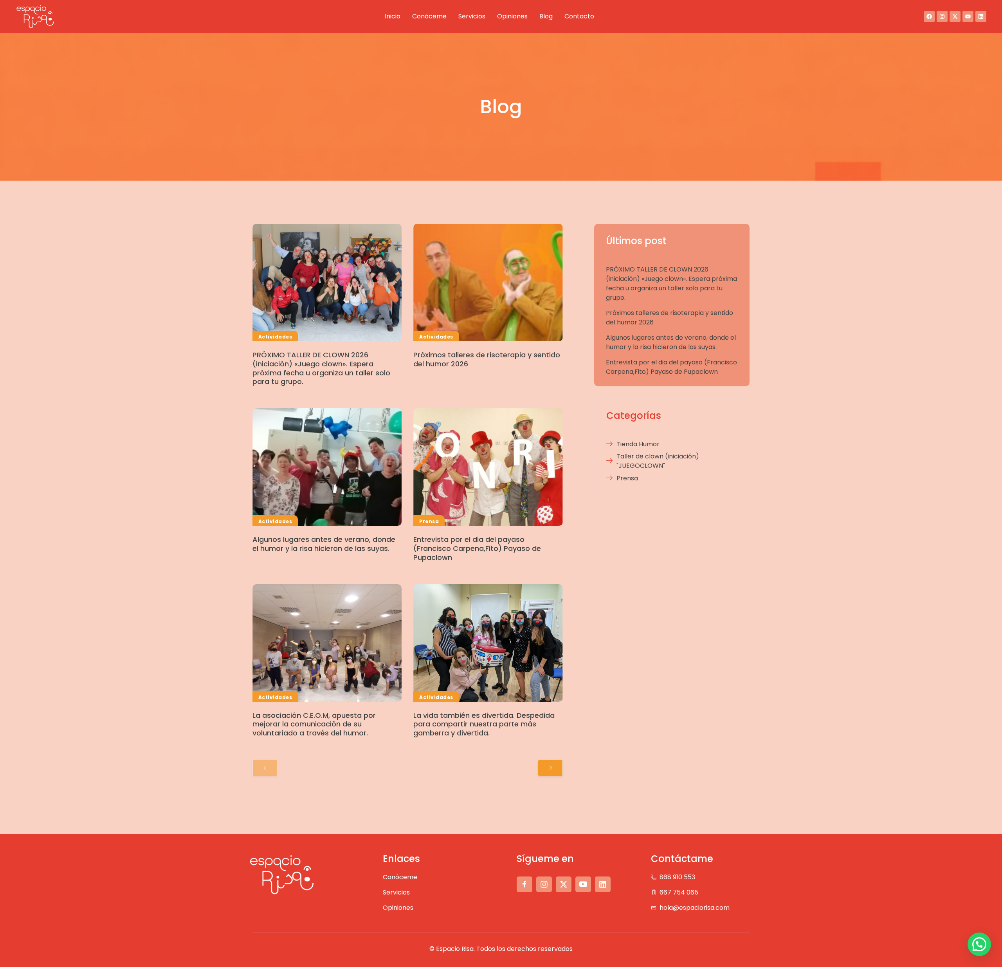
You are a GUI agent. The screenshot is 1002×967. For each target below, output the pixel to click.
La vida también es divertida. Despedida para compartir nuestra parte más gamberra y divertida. (484, 724)
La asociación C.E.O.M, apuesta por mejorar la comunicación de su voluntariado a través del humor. (314, 724)
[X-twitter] (955, 16)
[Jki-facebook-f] (524, 884)
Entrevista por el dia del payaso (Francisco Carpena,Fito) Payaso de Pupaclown (477, 548)
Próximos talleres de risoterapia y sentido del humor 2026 (486, 359)
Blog (546, 16)
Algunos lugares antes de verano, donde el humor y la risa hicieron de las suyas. (323, 543)
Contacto (579, 16)
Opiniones (512, 16)
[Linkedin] (980, 16)
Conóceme (429, 16)
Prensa (429, 521)
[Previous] (265, 768)
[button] (979, 944)
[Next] (550, 768)
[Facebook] (929, 16)
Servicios (471, 16)
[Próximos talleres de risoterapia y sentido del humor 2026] (487, 282)
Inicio (392, 16)
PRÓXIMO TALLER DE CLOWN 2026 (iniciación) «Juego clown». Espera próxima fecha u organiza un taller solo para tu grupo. (321, 368)
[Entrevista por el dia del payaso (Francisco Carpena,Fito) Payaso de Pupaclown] (487, 467)
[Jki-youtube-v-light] (583, 884)
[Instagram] (942, 16)
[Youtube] (967, 16)
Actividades (275, 336)
